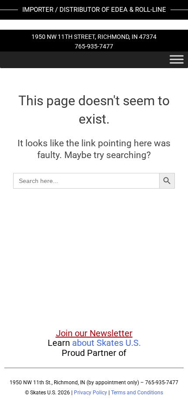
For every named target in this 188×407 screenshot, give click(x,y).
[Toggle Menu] (177, 59)
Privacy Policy (90, 393)
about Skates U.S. (106, 343)
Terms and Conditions (137, 393)
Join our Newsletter (94, 333)
